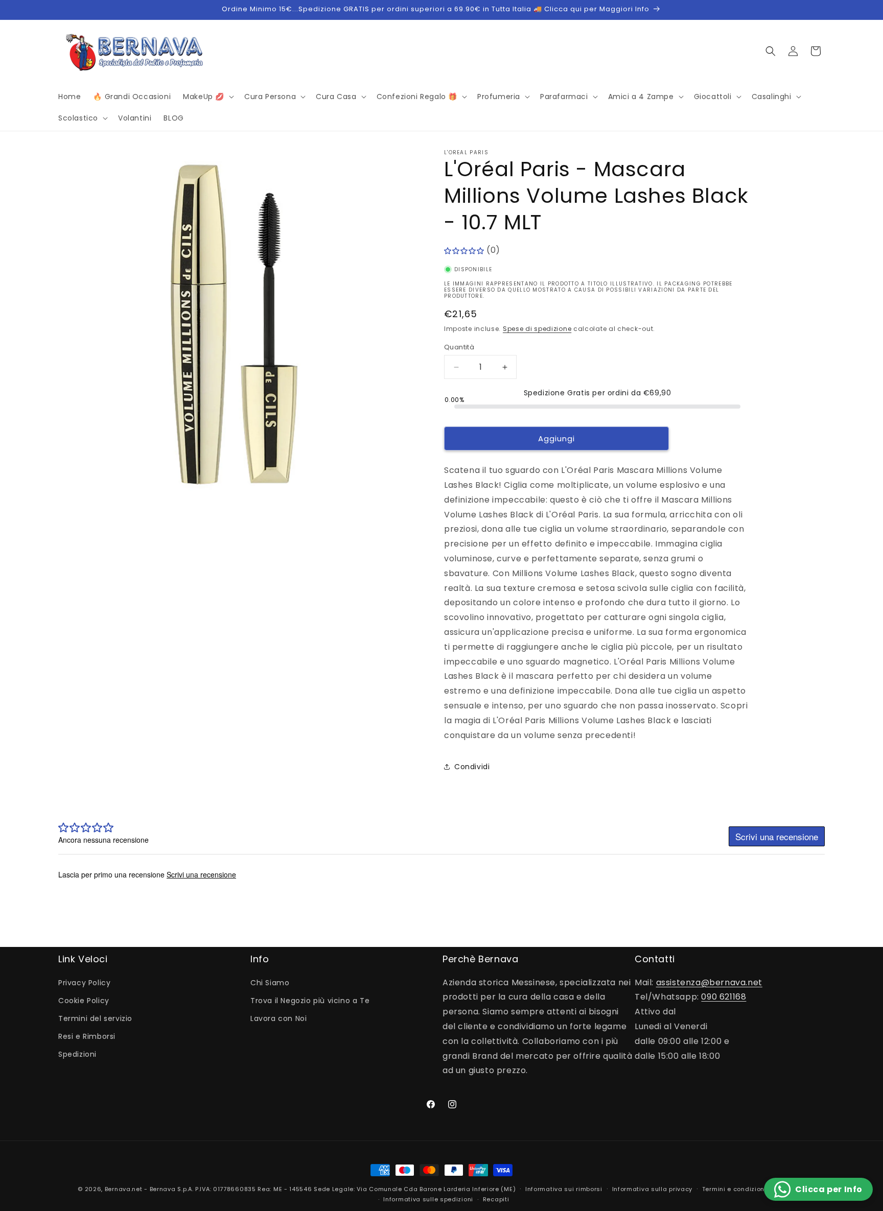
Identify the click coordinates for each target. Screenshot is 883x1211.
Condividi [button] (472, 767)
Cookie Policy (83, 1000)
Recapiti (496, 1199)
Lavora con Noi (278, 1018)
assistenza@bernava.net (709, 982)
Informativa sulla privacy (652, 1189)
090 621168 (723, 997)
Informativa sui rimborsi (563, 1189)
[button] (207, 96)
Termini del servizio (95, 1018)
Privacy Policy (84, 983)
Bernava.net (124, 1189)
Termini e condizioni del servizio (753, 1189)
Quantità (459, 347)
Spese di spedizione (537, 328)
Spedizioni (77, 1054)
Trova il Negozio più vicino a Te (309, 1000)
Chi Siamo (269, 983)
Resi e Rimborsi (86, 1036)
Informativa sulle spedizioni (428, 1199)
